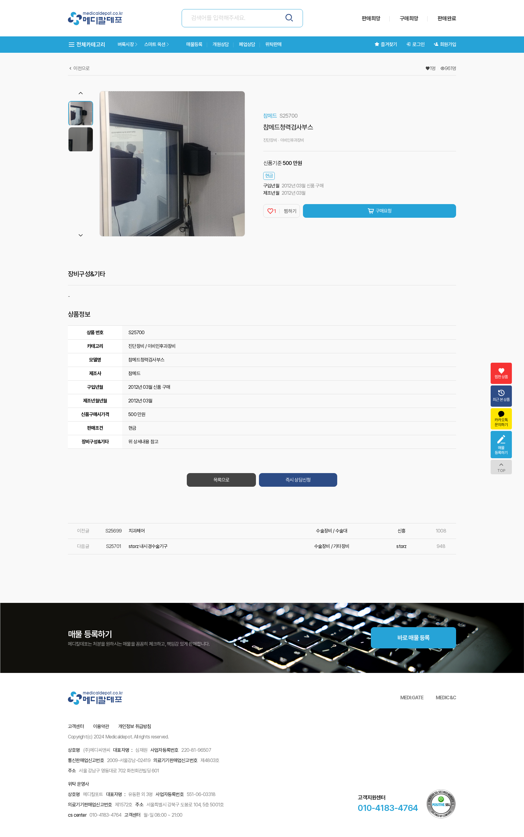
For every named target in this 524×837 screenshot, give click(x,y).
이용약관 (101, 726)
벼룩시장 (126, 44)
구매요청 (384, 211)
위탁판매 (273, 44)
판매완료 (447, 18)
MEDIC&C (446, 698)
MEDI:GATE (412, 698)
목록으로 (221, 480)
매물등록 (194, 44)
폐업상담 (247, 44)
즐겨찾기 (389, 44)
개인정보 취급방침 (134, 726)
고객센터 (76, 726)
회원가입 (448, 44)
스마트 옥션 (154, 44)
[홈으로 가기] (95, 18)
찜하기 (285, 211)
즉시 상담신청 (298, 480)
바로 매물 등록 (414, 637)
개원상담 (221, 44)
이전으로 (80, 68)
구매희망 (409, 18)
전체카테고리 (90, 44)
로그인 (418, 44)
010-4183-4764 (388, 808)
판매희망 (371, 18)
